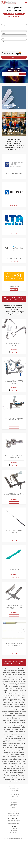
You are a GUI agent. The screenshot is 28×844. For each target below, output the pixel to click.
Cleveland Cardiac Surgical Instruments (13, 763)
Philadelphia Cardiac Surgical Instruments (14, 690)
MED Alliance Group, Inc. (13, 821)
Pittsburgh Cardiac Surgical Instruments (13, 759)
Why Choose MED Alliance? (14, 811)
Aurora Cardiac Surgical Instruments (13, 756)
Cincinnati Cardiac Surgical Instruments (13, 765)
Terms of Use (14, 830)
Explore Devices (13, 800)
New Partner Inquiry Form (13, 813)
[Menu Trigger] (25, 3)
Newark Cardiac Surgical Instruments (13, 758)
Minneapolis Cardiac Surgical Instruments (14, 738)
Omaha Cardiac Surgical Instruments (13, 743)
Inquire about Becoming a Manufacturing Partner (14, 299)
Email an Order (20, 13)
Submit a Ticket (13, 805)
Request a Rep (14, 802)
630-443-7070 (16, 796)
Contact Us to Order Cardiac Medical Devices (14, 662)
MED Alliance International (13, 823)
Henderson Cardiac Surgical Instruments (13, 754)
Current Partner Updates (13, 815)
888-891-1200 (17, 794)
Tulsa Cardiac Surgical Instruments (13, 740)
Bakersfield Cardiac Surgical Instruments (13, 761)
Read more (14, 349)
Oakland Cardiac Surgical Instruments (13, 747)
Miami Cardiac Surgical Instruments (12, 749)
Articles (13, 807)
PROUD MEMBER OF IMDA (17, 840)
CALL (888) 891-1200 (8, 13)
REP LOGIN (7, 840)
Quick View (14, 337)
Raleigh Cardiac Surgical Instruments (13, 745)
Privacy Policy (14, 828)
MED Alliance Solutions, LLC (14, 820)
